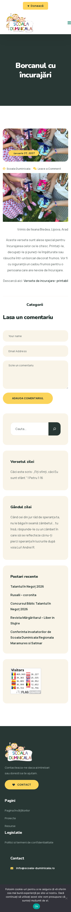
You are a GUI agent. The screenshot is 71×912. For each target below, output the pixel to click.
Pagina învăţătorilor (17, 810)
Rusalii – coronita (23, 595)
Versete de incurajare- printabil (46, 281)
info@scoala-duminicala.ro (35, 868)
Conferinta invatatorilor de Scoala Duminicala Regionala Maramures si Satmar (32, 637)
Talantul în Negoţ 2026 (27, 586)
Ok (36, 906)
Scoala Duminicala (18, 168)
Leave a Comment (49, 168)
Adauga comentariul (28, 398)
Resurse (10, 826)
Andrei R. (29, 547)
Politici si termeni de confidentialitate (29, 842)
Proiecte (10, 818)
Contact (24, 784)
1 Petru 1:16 (35, 478)
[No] (66, 898)
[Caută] (54, 429)
